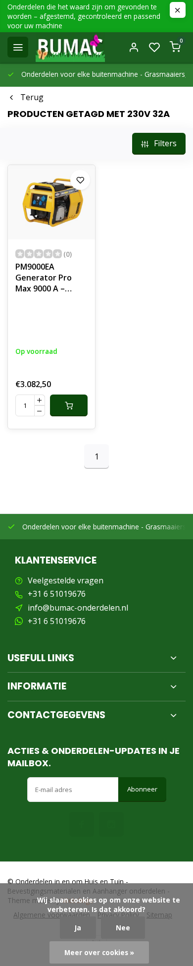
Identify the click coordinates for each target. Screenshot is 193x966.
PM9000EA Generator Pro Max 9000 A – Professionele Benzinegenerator (50, 279)
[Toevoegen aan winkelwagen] (69, 405)
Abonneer (142, 789)
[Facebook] (81, 824)
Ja (78, 927)
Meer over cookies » (99, 952)
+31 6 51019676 (57, 593)
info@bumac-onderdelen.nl (78, 607)
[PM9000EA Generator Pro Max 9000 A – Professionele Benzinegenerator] (51, 202)
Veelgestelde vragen (65, 580)
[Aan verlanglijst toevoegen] (80, 180)
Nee (123, 927)
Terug (32, 97)
